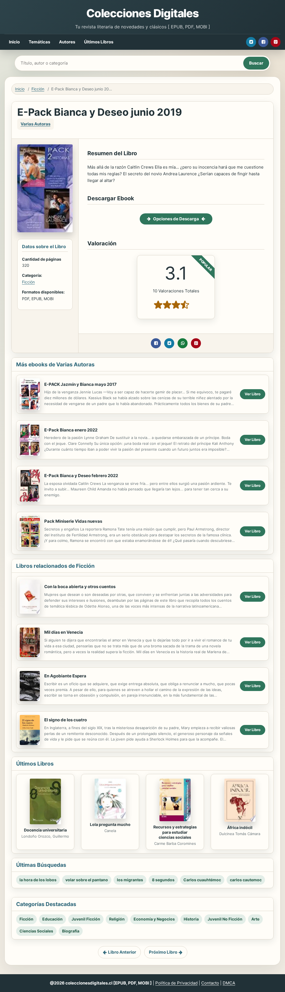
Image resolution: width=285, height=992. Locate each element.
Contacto (210, 983)
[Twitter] (251, 42)
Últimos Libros (98, 42)
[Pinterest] (276, 42)
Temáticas (39, 42)
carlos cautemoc (246, 879)
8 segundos (163, 879)
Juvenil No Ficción (225, 919)
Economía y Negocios (154, 919)
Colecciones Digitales (142, 13)
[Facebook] (263, 42)
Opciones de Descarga (176, 218)
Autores (67, 42)
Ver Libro (253, 394)
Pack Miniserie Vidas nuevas (73, 521)
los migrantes (130, 879)
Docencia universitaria (45, 830)
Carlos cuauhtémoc (202, 879)
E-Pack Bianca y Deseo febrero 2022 (81, 475)
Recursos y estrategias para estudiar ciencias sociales (175, 832)
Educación (52, 919)
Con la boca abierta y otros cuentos (80, 586)
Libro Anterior (122, 952)
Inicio (14, 42)
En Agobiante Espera (65, 675)
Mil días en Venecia (63, 632)
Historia (191, 919)
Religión (117, 919)
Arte (255, 919)
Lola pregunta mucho (110, 824)
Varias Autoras (35, 124)
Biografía (70, 931)
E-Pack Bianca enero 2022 (70, 430)
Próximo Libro (163, 952)
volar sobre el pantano (86, 879)
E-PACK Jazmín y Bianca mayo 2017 (80, 384)
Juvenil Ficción (86, 919)
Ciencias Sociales (36, 931)
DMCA (229, 983)
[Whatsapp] (183, 343)
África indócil (239, 827)
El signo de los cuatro (65, 719)
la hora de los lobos (37, 879)
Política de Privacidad (176, 983)
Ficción (37, 89)
